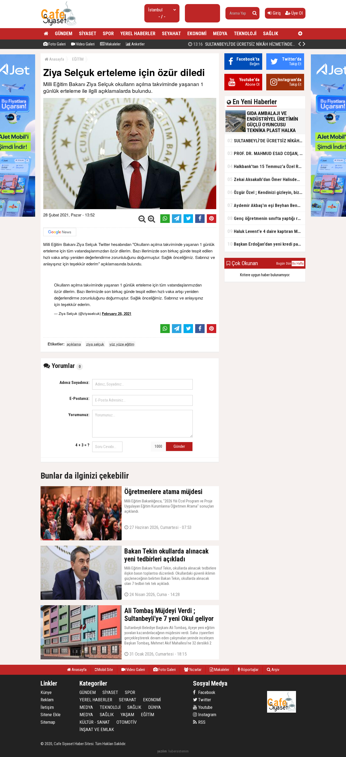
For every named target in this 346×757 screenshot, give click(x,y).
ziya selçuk (95, 344)
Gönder (179, 446)
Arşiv (275, 669)
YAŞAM (127, 714)
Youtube (204, 707)
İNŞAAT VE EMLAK (96, 729)
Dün (288, 263)
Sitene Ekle (51, 714)
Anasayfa (56, 59)
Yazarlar (194, 669)
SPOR (108, 33)
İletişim (47, 707)
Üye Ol (296, 13)
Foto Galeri (57, 44)
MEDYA (220, 33)
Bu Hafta (298, 263)
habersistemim (178, 751)
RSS (201, 722)
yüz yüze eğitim (121, 344)
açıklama (74, 344)
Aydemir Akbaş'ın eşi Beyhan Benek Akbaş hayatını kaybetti (266, 205)
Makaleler (113, 44)
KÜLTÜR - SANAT (94, 722)
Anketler (138, 44)
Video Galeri (85, 44)
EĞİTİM (78, 59)
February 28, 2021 (116, 313)
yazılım (162, 751)
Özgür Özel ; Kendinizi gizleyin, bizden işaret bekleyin (266, 192)
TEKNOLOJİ (245, 33)
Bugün (280, 263)
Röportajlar (249, 669)
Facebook (206, 692)
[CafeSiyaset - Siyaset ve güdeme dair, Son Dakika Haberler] (58, 26)
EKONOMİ (197, 33)
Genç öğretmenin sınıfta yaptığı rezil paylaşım (266, 218)
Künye (46, 692)
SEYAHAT (171, 33)
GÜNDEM (63, 33)
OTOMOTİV (127, 722)
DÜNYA (154, 707)
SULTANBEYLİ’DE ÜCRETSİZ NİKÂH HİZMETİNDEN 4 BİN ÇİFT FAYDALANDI (266, 44)
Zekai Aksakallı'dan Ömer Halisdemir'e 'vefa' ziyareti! (266, 179)
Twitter (204, 699)
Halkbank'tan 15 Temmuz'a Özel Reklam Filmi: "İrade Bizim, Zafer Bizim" (266, 166)
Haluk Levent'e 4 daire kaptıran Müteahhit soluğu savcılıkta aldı (266, 231)
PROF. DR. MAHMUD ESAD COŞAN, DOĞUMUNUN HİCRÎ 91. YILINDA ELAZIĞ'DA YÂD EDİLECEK (266, 153)
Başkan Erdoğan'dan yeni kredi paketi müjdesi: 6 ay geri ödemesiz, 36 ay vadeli (266, 244)
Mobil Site (105, 669)
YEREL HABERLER (137, 33)
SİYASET (87, 33)
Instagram (206, 714)
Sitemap (48, 722)
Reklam (47, 699)
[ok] (254, 13)
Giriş (276, 13)
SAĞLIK (270, 33)
